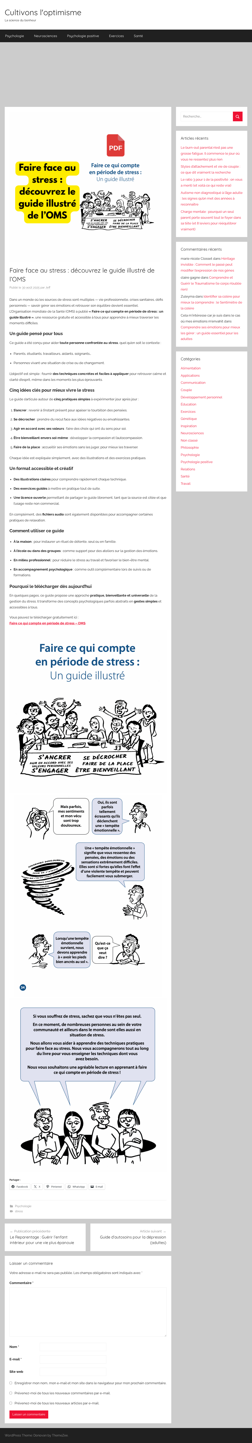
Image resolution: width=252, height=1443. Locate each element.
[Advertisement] (126, 74)
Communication (193, 383)
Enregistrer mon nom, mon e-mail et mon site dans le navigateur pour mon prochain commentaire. (90, 1383)
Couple (186, 390)
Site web (16, 1372)
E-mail (15, 1359)
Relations (188, 469)
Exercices (116, 36)
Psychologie (14, 36)
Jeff (47, 287)
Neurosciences (45, 36)
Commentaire (21, 1283)
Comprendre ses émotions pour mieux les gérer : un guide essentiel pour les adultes (210, 333)
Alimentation (191, 368)
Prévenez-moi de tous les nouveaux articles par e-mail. (57, 1403)
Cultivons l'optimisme (43, 12)
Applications (190, 375)
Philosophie (190, 447)
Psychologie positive (83, 36)
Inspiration (189, 426)
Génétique (189, 419)
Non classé (189, 440)
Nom (14, 1347)
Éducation (188, 404)
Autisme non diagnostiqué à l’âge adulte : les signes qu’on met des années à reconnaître (212, 198)
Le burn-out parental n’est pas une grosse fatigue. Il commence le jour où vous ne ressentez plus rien (210, 153)
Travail (186, 484)
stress (19, 1211)
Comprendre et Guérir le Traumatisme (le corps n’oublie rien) (211, 283)
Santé (138, 36)
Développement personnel (201, 397)
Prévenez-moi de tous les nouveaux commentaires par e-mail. (62, 1393)
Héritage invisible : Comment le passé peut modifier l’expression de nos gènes (208, 264)
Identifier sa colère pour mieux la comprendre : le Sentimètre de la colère (211, 302)
